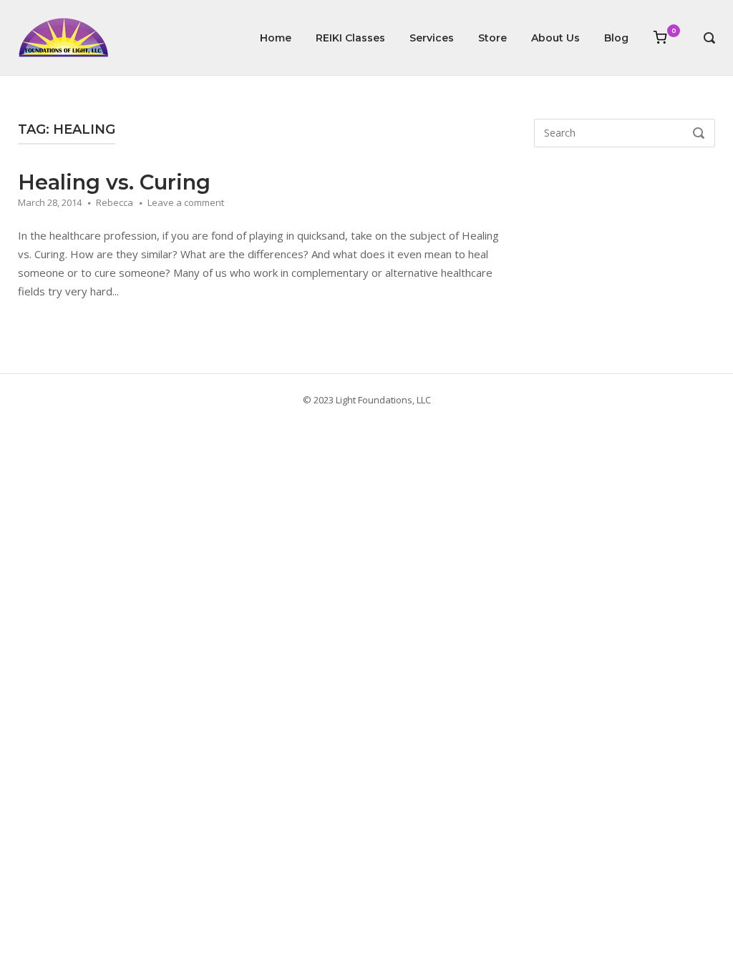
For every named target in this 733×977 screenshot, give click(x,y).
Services (431, 37)
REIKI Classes (350, 37)
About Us (555, 37)
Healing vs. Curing (114, 182)
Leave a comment (185, 202)
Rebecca (114, 202)
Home (275, 37)
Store (492, 37)
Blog (616, 37)
